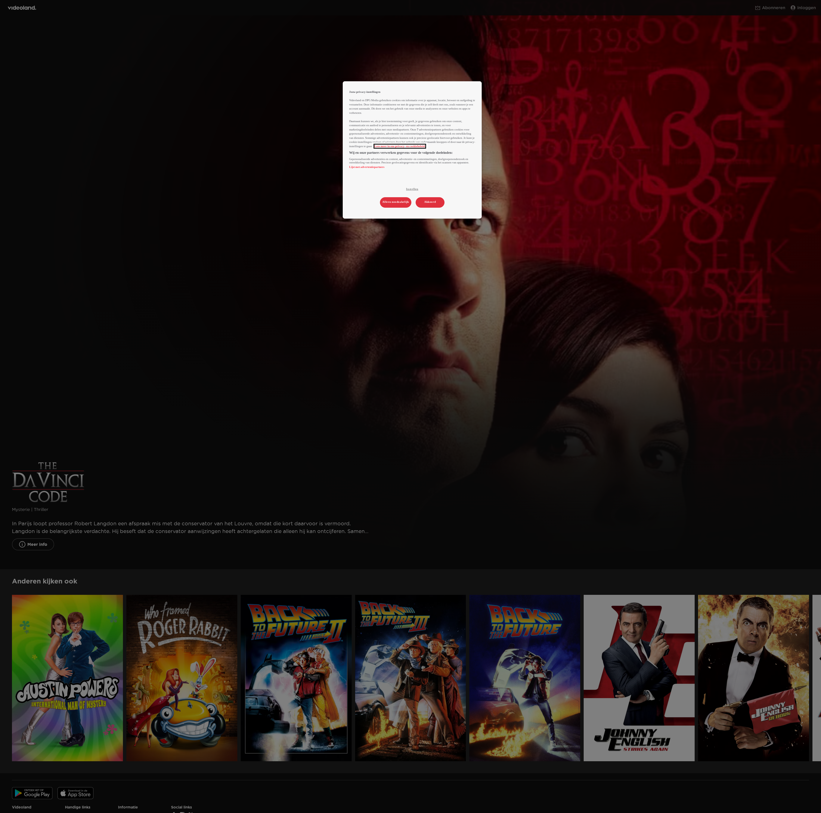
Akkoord (430, 201)
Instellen (412, 189)
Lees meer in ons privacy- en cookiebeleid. (399, 146)
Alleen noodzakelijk (395, 201)
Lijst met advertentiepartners (366, 167)
